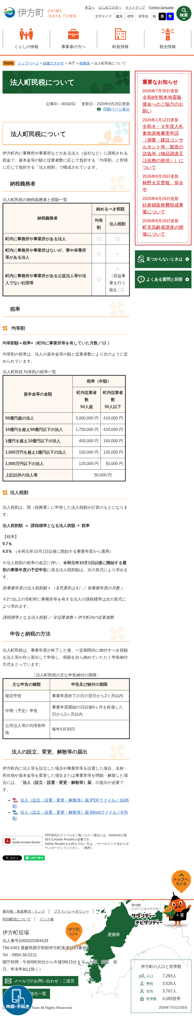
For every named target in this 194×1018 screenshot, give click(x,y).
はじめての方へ (110, 7)
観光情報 (168, 47)
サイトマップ (135, 7)
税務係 (84, 63)
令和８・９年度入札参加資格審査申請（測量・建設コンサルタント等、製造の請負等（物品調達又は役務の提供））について (162, 147)
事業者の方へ (73, 47)
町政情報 (120, 47)
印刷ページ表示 (116, 109)
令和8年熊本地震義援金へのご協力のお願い (162, 104)
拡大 (119, 16)
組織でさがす (53, 63)
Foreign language (161, 7)
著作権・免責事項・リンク (24, 911)
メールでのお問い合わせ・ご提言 (44, 981)
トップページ (28, 63)
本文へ (90, 7)
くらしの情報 (26, 47)
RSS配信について (17, 919)
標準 (130, 16)
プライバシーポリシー (71, 911)
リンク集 (47, 919)
